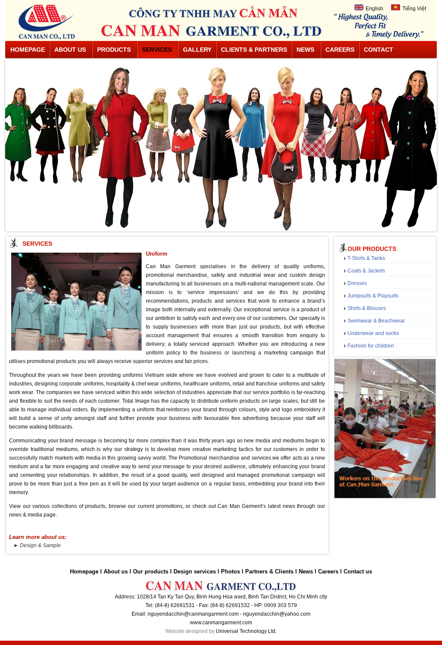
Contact (378, 49)
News (305, 49)
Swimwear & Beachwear (376, 321)
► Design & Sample (37, 545)
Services (157, 49)
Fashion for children (370, 346)
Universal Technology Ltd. (246, 631)
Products (114, 49)
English (374, 9)
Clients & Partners (254, 49)
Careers (339, 49)
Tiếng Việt (414, 9)
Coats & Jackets (366, 271)
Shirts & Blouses (366, 308)
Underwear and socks (373, 333)
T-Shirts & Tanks (366, 258)
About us (70, 49)
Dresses (357, 283)
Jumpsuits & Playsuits (372, 296)
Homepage (27, 49)
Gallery (197, 49)
